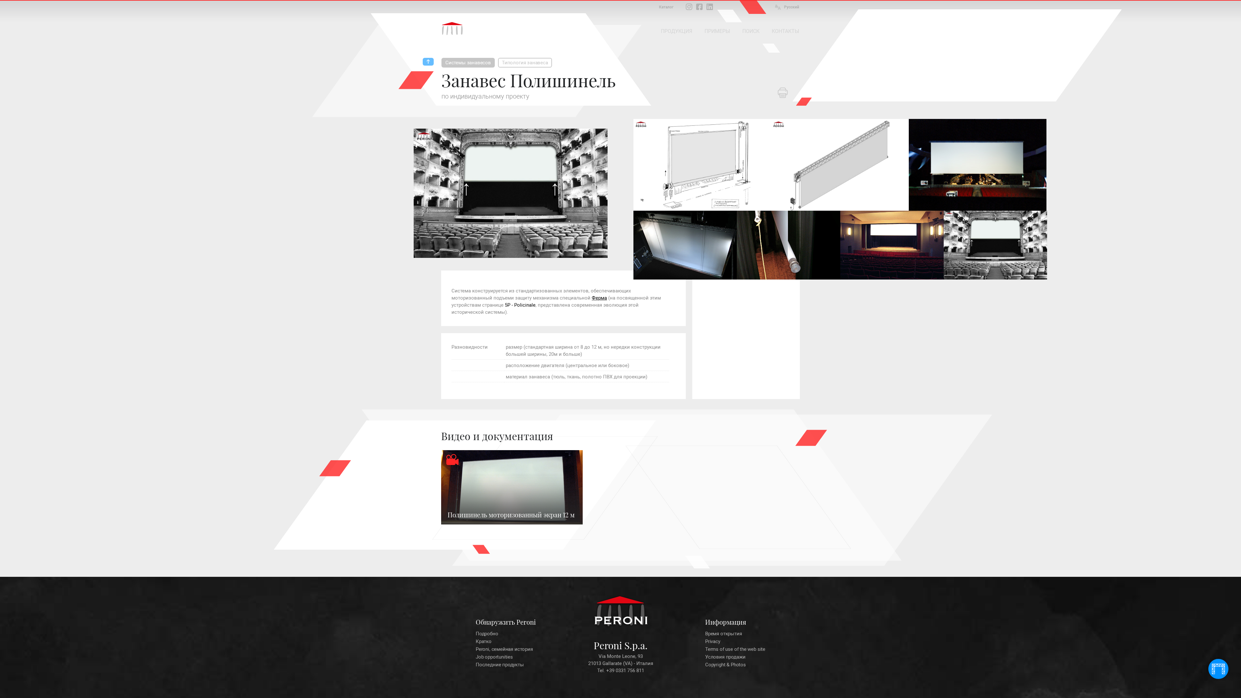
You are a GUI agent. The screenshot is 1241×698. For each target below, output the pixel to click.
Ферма (599, 298)
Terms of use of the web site (735, 649)
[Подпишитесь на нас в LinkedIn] (709, 7)
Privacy (712, 641)
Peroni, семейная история (504, 649)
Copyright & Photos (725, 665)
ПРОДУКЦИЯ (676, 31)
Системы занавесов (468, 63)
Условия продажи (725, 657)
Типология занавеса (525, 63)
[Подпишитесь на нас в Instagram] (689, 7)
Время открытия (723, 634)
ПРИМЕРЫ (717, 31)
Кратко (484, 641)
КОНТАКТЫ (785, 31)
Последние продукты (500, 665)
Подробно (487, 634)
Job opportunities (494, 657)
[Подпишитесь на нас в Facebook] (699, 7)
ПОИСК (750, 31)
